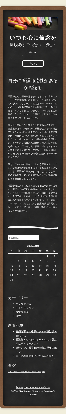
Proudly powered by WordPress (33, 387)
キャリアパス (23, 303)
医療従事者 (22, 312)
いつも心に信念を (33, 37)
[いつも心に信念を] (33, 23)
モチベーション (25, 307)
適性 (18, 316)
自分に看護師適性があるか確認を (35, 356)
